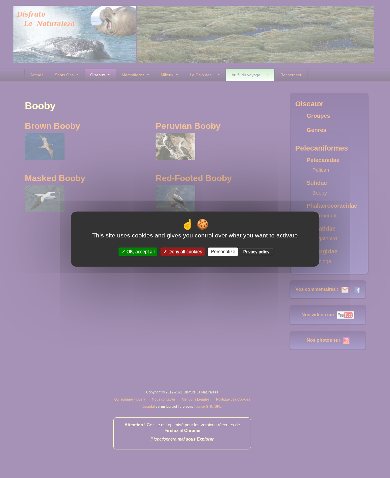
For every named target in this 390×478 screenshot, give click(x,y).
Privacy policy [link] (256, 251)
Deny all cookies (184, 251)
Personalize (223, 251)
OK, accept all (140, 251)
